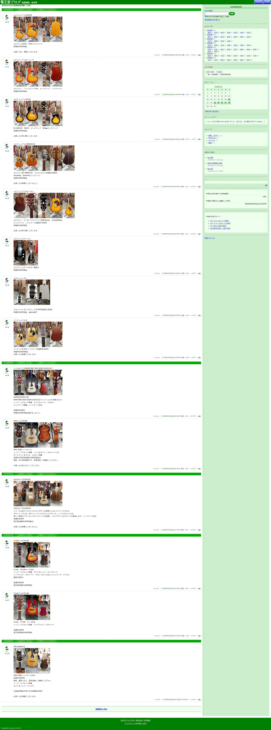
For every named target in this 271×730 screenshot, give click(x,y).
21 (229, 99)
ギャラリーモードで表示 (219, 221)
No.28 (7, 285)
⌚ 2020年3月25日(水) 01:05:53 (171, 315)
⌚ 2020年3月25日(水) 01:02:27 (171, 273)
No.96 (7, 547)
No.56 (7, 428)
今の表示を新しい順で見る (220, 228)
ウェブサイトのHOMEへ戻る (135, 723)
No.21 (7, 67)
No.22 (7, 106)
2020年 (210, 58)
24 (215, 103)
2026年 (210, 30)
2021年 (210, 53)
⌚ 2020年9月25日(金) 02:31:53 (170, 416)
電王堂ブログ (18, 2)
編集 (199, 55)
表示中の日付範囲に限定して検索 (218, 16)
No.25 (7, 151)
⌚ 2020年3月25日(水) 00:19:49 (171, 94)
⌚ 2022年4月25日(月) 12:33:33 (170, 588)
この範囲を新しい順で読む (24, 9)
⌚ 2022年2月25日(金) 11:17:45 (170, 530)
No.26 (7, 198)
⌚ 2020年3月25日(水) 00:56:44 (170, 186)
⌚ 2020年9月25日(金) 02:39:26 (170, 468)
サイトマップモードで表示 (220, 223)
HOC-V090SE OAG (214, 163)
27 (225, 103)
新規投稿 (258, 2)
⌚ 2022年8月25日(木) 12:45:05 (171, 699)
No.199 (210, 158)
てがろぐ (12, 728)
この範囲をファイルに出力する (46, 9)
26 (222, 103)
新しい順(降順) (213, 74)
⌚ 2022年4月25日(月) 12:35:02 (171, 636)
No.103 (7, 653)
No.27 (7, 245)
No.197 (210, 169)
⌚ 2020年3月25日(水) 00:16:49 (171, 55)
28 (229, 103)
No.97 (7, 600)
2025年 (210, 34)
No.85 (7, 486)
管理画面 (147, 720)
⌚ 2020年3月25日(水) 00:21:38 (171, 139)
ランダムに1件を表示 (218, 226)
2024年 (210, 39)
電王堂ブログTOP (127, 720)
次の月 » (215, 111)
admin (158, 55)
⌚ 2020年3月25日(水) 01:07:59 (171, 357)
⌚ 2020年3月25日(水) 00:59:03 (170, 234)
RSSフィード (210, 238)
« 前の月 (208, 111)
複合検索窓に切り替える (212, 19)
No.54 (7, 375)
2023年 (210, 43)
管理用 (267, 2)
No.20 (7, 22)
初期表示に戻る (101, 709)
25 (218, 103)
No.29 (7, 327)
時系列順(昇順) (226, 74)
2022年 (210, 47)
